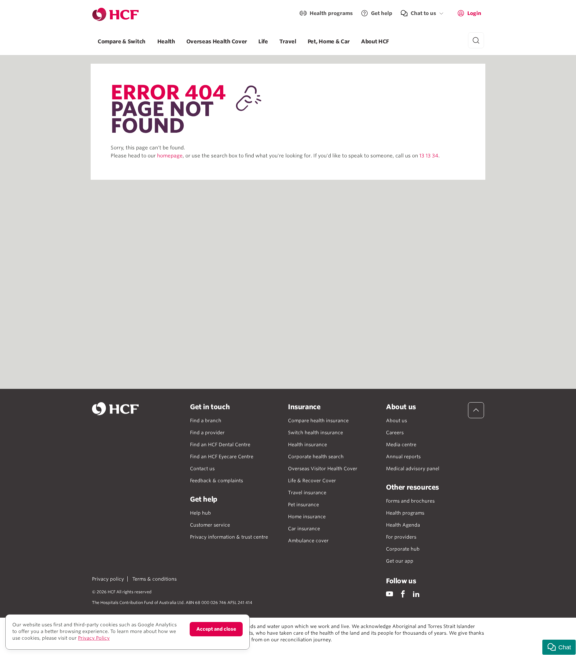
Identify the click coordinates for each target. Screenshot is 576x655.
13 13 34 (428, 156)
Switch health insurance (315, 432)
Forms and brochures (410, 501)
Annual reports (403, 456)
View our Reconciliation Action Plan (165, 646)
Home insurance (307, 516)
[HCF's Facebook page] (402, 593)
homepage (170, 156)
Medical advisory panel (412, 468)
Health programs (331, 13)
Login (474, 13)
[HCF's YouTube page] (389, 593)
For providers (401, 537)
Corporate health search (316, 456)
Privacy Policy (94, 638)
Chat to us (423, 13)
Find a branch (205, 420)
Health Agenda (403, 525)
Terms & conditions (154, 579)
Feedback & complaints (216, 480)
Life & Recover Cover (312, 480)
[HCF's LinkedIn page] (416, 593)
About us (396, 420)
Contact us (202, 468)
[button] (559, 647)
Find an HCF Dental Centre (220, 444)
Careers (395, 432)
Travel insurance (307, 492)
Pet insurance (303, 504)
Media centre (401, 444)
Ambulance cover (308, 540)
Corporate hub (403, 549)
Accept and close (216, 629)
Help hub (200, 513)
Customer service (210, 525)
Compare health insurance (318, 420)
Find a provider (207, 432)
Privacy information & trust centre (229, 537)
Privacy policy (108, 579)
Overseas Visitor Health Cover (322, 468)
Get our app (399, 561)
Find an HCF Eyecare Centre (221, 456)
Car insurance (304, 528)
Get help (381, 13)
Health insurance (307, 444)
